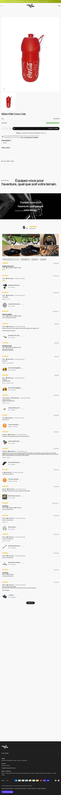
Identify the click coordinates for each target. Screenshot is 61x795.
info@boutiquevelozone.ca (8, 768)
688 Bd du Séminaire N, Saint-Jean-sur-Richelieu (14, 760)
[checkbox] (43, 259)
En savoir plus (46, 1)
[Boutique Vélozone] (30, 6)
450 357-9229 (5, 765)
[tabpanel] (30, 432)
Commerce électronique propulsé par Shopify (22, 785)
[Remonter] (59, 793)
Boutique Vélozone (8, 785)
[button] (2, 6)
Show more (30, 602)
